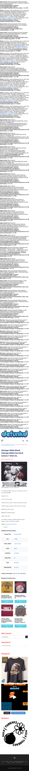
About (9, 762)
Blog (26, 761)
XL (14, 558)
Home (2, 444)
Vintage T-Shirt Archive (19, 761)
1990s (15, 539)
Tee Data (5, 527)
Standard (16, 562)
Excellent (16, 553)
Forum (6, 761)
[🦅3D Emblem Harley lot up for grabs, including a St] (14, 670)
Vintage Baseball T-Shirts (9, 444)
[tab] (5, 527)
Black (15, 548)
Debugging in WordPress (7, 18)
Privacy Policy (19, 762)
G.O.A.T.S (11, 761)
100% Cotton (17, 543)
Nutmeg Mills (17, 534)
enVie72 (16, 567)
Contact (13, 762)
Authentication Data (7, 601)
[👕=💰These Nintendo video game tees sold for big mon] (14, 697)
